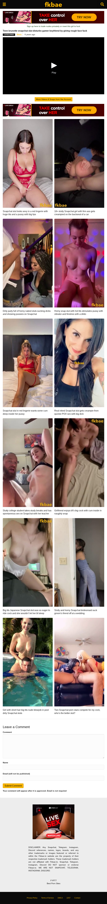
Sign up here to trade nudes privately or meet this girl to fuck (53, 26)
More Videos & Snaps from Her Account (53, 99)
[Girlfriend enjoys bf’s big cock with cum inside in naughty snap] (79, 462)
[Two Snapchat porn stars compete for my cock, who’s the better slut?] (79, 662)
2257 (68, 898)
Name (5, 762)
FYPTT (53, 880)
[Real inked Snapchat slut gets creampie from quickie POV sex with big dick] (79, 363)
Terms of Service (47, 898)
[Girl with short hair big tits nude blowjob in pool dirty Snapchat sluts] (28, 662)
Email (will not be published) (16, 774)
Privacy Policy (32, 898)
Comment (7, 732)
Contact (77, 898)
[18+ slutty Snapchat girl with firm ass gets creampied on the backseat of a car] (79, 163)
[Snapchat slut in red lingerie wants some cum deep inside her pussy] (28, 363)
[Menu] (4, 4)
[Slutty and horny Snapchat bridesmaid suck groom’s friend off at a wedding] (79, 562)
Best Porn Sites (53, 883)
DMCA (60, 898)
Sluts (19, 34)
